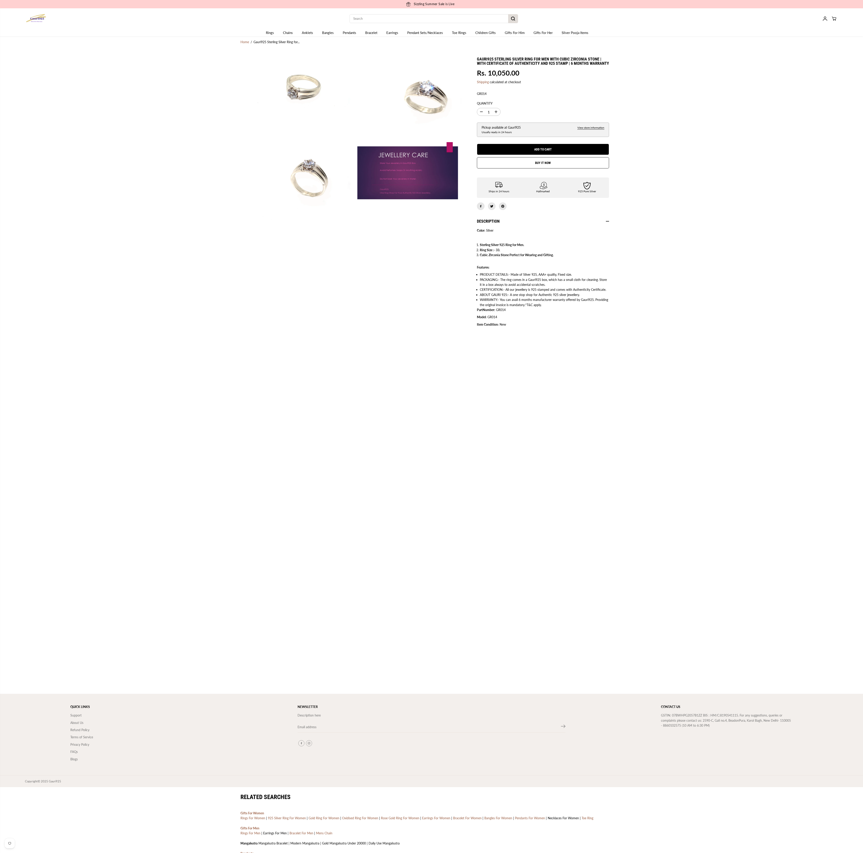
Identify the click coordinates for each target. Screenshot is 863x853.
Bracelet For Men (301, 833)
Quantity (485, 103)
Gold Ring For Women (324, 818)
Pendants (349, 33)
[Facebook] (481, 206)
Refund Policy (79, 730)
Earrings (392, 33)
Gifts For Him (515, 33)
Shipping (483, 82)
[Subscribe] (563, 727)
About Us (76, 723)
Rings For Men (250, 833)
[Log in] (825, 19)
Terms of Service (81, 737)
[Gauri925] (36, 19)
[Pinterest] (503, 206)
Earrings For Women (436, 818)
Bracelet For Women (467, 818)
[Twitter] (492, 206)
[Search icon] (513, 18)
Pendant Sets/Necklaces (425, 33)
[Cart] (834, 19)
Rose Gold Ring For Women (400, 818)
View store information (590, 127)
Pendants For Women (530, 818)
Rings (270, 33)
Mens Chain (324, 833)
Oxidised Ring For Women (360, 818)
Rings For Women (252, 818)
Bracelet (371, 33)
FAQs (74, 752)
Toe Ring (587, 818)
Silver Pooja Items (575, 33)
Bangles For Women (498, 818)
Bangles (328, 33)
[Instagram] (309, 743)
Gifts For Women (252, 813)
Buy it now (543, 163)
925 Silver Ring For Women (287, 818)
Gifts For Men (249, 828)
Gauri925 (55, 781)
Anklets (307, 33)
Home (244, 42)
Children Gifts (485, 33)
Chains (288, 33)
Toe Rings (459, 33)
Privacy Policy (79, 744)
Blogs (74, 759)
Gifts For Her (543, 33)
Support (76, 715)
